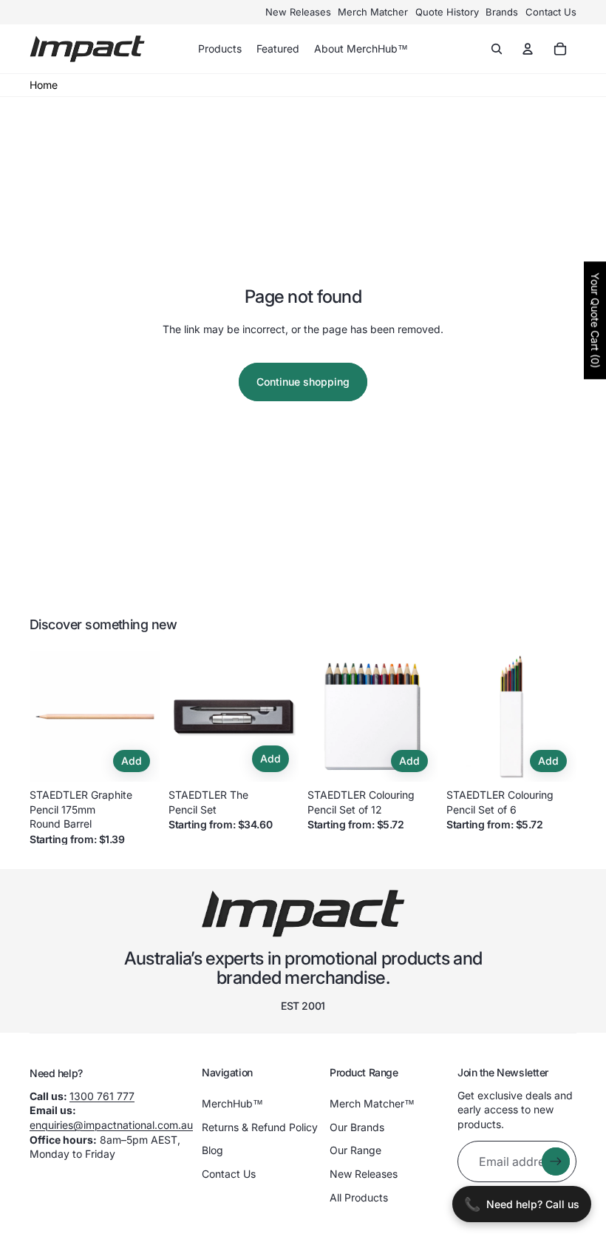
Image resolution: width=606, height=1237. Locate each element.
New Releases (298, 12)
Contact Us (550, 12)
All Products (359, 1197)
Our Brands (357, 1127)
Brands (502, 12)
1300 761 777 (102, 1096)
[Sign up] (556, 1161)
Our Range (355, 1150)
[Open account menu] (527, 49)
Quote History (447, 12)
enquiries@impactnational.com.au (111, 1125)
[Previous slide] (41, 716)
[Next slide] (148, 716)
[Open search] (496, 49)
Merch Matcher (373, 12)
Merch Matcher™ (372, 1103)
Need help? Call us (521, 1204)
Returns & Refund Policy (260, 1127)
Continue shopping (303, 381)
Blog (212, 1150)
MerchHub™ (232, 1103)
